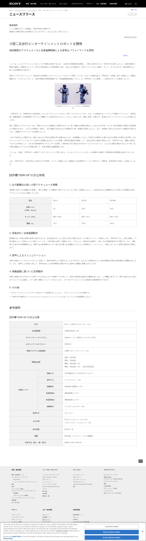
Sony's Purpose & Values (49, 477)
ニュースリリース (32, 10)
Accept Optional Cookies (111, 537)
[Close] (142, 531)
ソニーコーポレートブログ (49, 484)
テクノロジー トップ (78, 475)
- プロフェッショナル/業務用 (20, 495)
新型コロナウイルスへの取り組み (112, 493)
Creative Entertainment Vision (51, 486)
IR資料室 (75, 519)
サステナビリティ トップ (110, 475)
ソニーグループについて (47, 2)
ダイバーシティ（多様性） (111, 488)
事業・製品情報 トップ (18, 475)
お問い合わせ (128, 4)
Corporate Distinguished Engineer (83, 484)
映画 (13, 486)
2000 (40, 10)
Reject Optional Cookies (111, 532)
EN (136, 10)
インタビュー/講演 (17, 522)
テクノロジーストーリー (79, 479)
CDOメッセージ (77, 477)
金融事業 (14, 500)
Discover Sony (46, 521)
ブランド (44, 489)
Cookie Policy (16, 536)
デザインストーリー (17, 519)
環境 (105, 483)
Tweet (125, 55)
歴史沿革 (44, 491)
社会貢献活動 (107, 486)
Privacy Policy (8, 538)
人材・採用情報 (100, 2)
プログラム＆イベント (79, 482)
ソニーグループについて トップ (50, 475)
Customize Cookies (111, 526)
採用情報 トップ (46, 517)
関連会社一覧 (45, 496)
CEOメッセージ (46, 479)
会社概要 (44, 493)
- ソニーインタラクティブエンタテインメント (25, 482)
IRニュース (76, 517)
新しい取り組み (16, 502)
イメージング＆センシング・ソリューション (23, 498)
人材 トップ (45, 515)
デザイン (89, 2)
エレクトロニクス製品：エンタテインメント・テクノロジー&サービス (24, 490)
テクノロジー (63, 2)
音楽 (13, 484)
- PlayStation (16, 479)
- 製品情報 (15, 493)
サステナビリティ (76, 2)
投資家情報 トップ (78, 515)
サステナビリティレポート (111, 481)
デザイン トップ (16, 515)
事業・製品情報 (30, 2)
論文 (74, 486)
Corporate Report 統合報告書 (81, 522)
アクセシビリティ (108, 491)
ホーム (11, 10)
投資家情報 (112, 2)
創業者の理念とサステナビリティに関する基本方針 (113, 478)
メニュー (131, 14)
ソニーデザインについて (18, 517)
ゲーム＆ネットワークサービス (20, 477)
